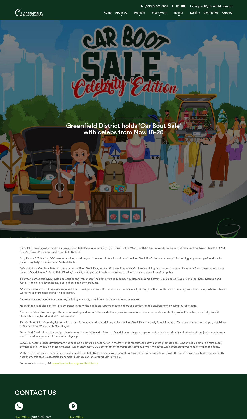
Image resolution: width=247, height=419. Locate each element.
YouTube (183, 6)
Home (107, 13)
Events (178, 13)
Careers (227, 13)
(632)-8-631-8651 (156, 6)
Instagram (178, 6)
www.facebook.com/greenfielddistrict (75, 363)
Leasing (195, 13)
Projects (139, 13)
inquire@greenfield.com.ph (213, 6)
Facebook (173, 6)
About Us (121, 13)
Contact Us (211, 13)
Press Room (159, 13)
